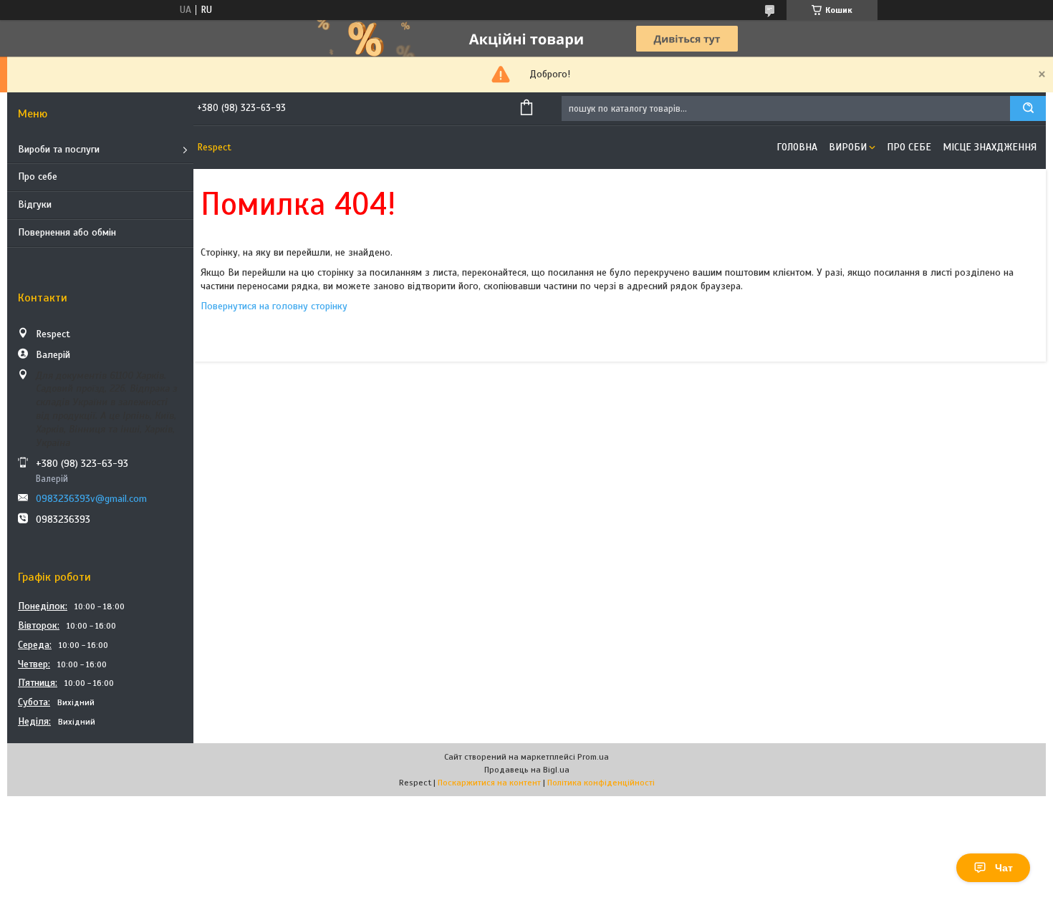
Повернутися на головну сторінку (274, 306)
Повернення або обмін (67, 232)
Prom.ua (593, 757)
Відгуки (35, 204)
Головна (796, 147)
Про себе (37, 176)
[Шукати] (1028, 108)
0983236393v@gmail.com (91, 499)
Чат (1004, 867)
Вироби (848, 147)
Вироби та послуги (59, 149)
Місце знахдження (990, 147)
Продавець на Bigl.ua (526, 770)
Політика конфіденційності (601, 783)
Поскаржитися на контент (489, 783)
